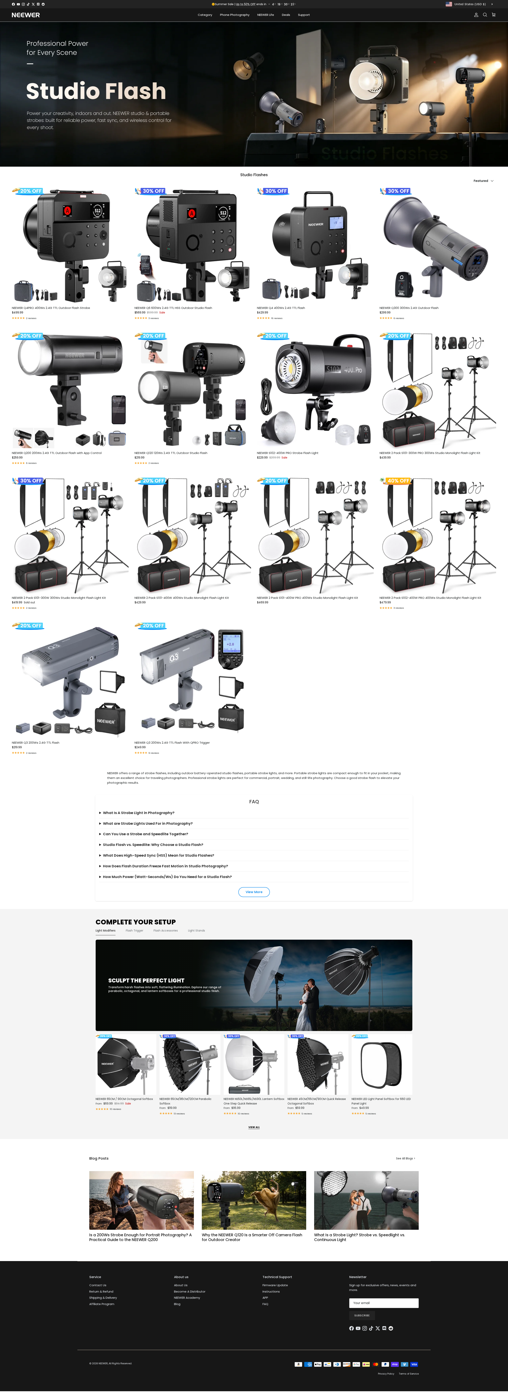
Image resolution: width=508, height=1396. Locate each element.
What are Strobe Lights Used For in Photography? (148, 823)
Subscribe (362, 1315)
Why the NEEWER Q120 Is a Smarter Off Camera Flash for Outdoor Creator (252, 1237)
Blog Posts (99, 1158)
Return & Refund (101, 1291)
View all (254, 1127)
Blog (177, 1304)
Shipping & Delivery (103, 1298)
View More (254, 892)
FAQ (265, 1304)
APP (265, 1298)
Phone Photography (234, 15)
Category (205, 15)
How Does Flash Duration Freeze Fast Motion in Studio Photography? (165, 866)
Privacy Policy (386, 1373)
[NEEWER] (26, 15)
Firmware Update (275, 1285)
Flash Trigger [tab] (134, 931)
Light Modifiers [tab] (105, 931)
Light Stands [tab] (196, 931)
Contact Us (97, 1285)
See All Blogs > (405, 1158)
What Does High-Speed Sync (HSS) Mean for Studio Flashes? (158, 855)
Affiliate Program (101, 1304)
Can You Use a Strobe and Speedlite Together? (145, 833)
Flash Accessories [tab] (166, 931)
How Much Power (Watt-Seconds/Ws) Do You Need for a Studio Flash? (167, 876)
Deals (286, 15)
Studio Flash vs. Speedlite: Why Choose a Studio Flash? (153, 844)
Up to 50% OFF (246, 4)
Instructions (271, 1291)
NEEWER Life (265, 15)
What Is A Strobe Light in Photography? (138, 812)
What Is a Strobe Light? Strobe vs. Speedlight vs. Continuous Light (359, 1237)
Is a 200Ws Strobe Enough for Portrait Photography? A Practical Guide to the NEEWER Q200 (140, 1237)
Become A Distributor (189, 1291)
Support (304, 15)
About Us (181, 1285)
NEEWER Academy (187, 1298)
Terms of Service (409, 1373)
